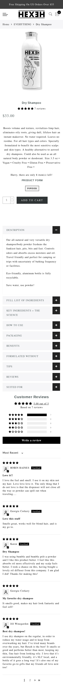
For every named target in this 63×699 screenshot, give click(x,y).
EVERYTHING (22, 24)
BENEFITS (13, 345)
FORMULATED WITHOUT (22, 356)
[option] (31, 60)
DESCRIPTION (15, 230)
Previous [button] (6, 62)
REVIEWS (12, 376)
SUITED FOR (14, 387)
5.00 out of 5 (41, 403)
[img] (11, 462)
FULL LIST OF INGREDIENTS (25, 300)
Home (6, 24)
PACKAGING (14, 335)
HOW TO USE (14, 325)
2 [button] (30, 680)
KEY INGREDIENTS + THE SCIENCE (23, 313)
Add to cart (32, 200)
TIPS (9, 366)
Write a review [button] (31, 440)
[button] (26, 108)
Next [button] (52, 62)
